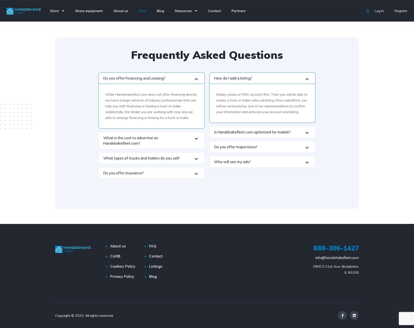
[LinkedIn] (354, 315)
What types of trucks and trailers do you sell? (141, 158)
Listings (155, 266)
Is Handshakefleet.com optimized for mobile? (252, 132)
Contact (214, 11)
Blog (160, 11)
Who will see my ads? (232, 161)
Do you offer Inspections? (235, 147)
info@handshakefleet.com (337, 257)
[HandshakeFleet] (23, 11)
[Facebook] (342, 315)
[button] (152, 78)
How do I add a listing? (233, 78)
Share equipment (89, 11)
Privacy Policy (122, 276)
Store (54, 11)
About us (120, 11)
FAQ (142, 11)
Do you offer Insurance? (123, 173)
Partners (239, 11)
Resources (183, 11)
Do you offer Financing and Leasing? (134, 78)
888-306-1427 (336, 248)
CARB (115, 256)
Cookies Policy (122, 266)
